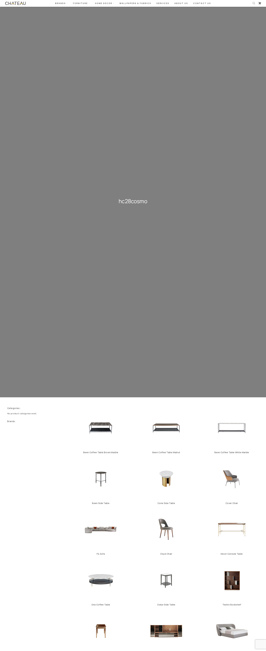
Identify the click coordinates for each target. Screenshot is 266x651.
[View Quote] (259, 3)
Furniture (80, 3)
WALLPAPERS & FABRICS (135, 3)
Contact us (202, 3)
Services (162, 3)
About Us (181, 3)
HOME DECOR (103, 3)
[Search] (253, 3)
